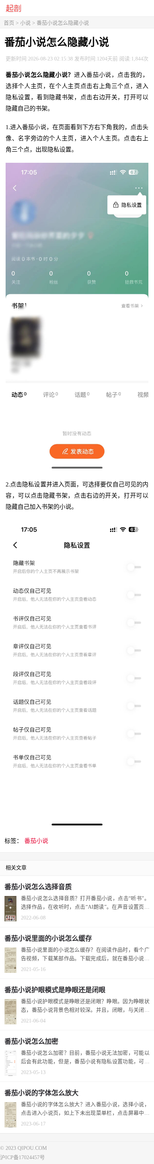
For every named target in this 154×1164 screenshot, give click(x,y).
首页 (9, 23)
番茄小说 (36, 841)
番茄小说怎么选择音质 (38, 887)
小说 (25, 23)
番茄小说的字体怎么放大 (41, 1093)
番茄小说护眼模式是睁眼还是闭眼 (54, 990)
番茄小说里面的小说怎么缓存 (48, 938)
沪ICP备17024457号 (22, 1157)
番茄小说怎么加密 (31, 1041)
